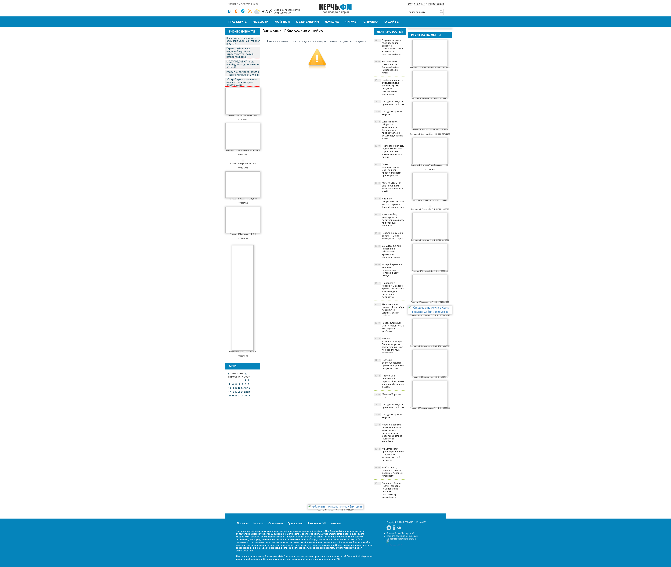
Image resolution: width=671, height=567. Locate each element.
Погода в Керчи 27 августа (388, 113)
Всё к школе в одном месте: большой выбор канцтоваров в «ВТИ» (243, 41)
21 (242, 392)
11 (233, 388)
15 (245, 388)
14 (242, 388)
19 (236, 392)
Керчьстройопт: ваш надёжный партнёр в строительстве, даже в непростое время (240, 52)
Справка (370, 21)
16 (248, 388)
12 (236, 388)
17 (229, 392)
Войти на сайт (416, 3)
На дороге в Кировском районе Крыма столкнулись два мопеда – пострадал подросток (389, 290)
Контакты (336, 523)
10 (229, 388)
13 (239, 388)
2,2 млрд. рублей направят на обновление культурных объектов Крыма (388, 251)
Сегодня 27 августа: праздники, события (389, 102)
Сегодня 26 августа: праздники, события (389, 405)
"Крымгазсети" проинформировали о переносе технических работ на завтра (389, 454)
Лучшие (332, 21)
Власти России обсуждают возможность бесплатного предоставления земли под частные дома (389, 130)
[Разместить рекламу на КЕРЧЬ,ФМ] (440, 35)
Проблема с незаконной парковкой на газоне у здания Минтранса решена (389, 381)
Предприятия (295, 523)
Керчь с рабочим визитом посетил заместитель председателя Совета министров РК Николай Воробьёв (388, 433)
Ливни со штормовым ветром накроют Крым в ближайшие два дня (389, 202)
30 (248, 396)
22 (245, 392)
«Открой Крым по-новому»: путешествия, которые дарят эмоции (242, 82)
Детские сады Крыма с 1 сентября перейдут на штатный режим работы (389, 310)
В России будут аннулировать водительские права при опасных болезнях (390, 220)
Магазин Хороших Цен (388, 395)
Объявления (307, 21)
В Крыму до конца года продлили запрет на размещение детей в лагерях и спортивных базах (389, 47)
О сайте (391, 21)
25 (233, 396)
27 (239, 396)
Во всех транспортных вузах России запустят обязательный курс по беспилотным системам (389, 345)
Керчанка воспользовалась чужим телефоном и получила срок (389, 364)
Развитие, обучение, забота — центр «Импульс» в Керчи (242, 73)
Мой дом (282, 21)
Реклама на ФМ (317, 523)
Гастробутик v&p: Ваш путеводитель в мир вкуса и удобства (389, 327)
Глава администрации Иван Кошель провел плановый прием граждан (388, 170)
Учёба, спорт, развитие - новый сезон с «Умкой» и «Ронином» (389, 471)
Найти (441, 11)
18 (233, 392)
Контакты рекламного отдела (401, 539)
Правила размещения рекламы (402, 536)
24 (229, 396)
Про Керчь (237, 21)
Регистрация (436, 3)
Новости (261, 21)
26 (236, 396)
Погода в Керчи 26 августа (388, 416)
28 (242, 396)
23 (248, 392)
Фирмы (351, 21)
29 (245, 396)
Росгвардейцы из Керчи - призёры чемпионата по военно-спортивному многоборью (388, 490)
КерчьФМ (421, 522)
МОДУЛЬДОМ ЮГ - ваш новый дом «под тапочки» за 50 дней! (242, 64)
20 (239, 392)
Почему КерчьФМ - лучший (400, 533)
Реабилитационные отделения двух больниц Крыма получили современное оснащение (389, 87)
